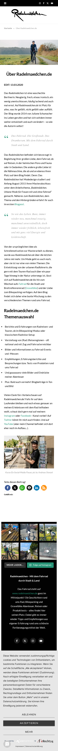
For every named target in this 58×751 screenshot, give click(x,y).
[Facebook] (17, 641)
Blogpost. (19, 204)
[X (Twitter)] (25, 641)
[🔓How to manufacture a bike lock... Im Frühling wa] (10, 532)
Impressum (19, 746)
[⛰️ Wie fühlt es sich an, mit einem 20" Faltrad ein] (48, 532)
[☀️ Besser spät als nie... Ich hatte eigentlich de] (29, 532)
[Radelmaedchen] (29, 15)
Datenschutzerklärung (34, 746)
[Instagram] (33, 641)
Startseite (8, 28)
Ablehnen (29, 714)
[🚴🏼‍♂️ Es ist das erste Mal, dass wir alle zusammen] (29, 551)
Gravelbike (31, 288)
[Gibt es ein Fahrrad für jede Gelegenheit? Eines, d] (10, 551)
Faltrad (22, 283)
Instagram (9, 415)
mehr (29, 731)
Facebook (26, 415)
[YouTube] (41, 641)
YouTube (9, 423)
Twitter (8, 419)
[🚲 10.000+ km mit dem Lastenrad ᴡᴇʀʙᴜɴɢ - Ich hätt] (48, 551)
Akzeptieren (29, 723)
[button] (7, 488)
